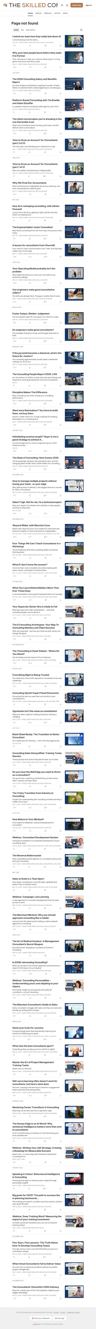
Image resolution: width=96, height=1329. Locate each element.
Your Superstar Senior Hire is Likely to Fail (34, 606)
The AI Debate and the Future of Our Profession (31, 657)
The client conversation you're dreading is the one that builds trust (37, 120)
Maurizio (49, 534)
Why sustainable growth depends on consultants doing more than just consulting (37, 860)
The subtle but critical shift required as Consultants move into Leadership (37, 679)
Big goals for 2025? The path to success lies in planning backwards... (36, 1197)
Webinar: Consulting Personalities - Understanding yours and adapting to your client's (35, 983)
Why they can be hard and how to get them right (32, 1110)
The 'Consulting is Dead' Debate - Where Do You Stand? (35, 652)
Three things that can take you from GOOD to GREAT (33, 1049)
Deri (45, 64)
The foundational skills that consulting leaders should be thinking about (35, 551)
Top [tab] (22, 30)
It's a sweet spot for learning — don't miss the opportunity (35, 740)
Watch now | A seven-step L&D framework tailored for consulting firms (34, 1155)
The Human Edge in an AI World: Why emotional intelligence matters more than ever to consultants (37, 1126)
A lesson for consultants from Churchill (33, 245)
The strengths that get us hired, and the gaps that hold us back (35, 334)
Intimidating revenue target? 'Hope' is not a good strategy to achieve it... (35, 438)
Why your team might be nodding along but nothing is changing (34, 715)
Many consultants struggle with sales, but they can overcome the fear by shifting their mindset (37, 1009)
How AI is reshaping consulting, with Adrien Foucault (35, 207)
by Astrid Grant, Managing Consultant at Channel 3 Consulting (33, 948)
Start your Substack (42, 1318)
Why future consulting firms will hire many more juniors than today (37, 231)
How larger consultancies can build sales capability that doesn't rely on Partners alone (34, 883)
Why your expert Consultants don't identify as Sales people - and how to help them (36, 506)
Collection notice (73, 1312)
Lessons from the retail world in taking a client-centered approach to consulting (34, 922)
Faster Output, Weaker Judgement (31, 313)
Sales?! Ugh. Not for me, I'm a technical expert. (37, 502)
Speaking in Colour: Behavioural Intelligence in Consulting (36, 1176)
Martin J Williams (54, 864)
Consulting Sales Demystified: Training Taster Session (37, 755)
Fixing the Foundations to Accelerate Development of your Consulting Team (35, 841)
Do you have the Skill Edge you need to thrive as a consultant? (36, 773)
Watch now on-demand (21, 1068)
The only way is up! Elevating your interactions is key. (33, 146)
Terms (63, 1312)
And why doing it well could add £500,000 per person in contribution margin (35, 1250)
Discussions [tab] (30, 30)
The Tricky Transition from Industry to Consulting (32, 794)
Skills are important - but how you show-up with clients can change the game (36, 632)
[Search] (62, 5)
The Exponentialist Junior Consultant (32, 227)
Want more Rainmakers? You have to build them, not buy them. (35, 412)
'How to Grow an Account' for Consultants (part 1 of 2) (35, 165)
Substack (36, 1324)
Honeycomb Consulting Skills (30, 42)
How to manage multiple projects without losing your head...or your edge (34, 482)
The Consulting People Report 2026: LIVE (34, 374)
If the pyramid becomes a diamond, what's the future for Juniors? (36, 354)
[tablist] (24, 30)
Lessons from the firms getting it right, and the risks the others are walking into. (34, 213)
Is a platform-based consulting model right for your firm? (35, 106)
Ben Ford (56, 701)
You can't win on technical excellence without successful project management (34, 1268)
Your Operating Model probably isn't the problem (33, 270)
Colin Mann (49, 42)
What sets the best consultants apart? (33, 1046)
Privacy (56, 1312)
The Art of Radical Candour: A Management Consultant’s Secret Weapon (35, 943)
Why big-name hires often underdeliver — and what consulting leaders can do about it (33, 611)
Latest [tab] (16, 30)
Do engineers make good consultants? (33, 330)
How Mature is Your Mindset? (28, 819)
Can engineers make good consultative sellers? (33, 291)
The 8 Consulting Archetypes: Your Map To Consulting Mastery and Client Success (35, 626)
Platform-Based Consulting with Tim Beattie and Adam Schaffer (36, 102)
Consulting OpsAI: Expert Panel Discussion (35, 693)
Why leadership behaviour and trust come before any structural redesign (33, 276)
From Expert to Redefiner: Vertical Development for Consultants (33, 823)
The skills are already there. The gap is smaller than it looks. (36, 296)
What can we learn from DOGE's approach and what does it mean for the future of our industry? (36, 966)
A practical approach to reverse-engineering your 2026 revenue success (34, 444)
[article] (48, 41)
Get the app (59, 1318)
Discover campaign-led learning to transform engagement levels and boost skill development (35, 1088)
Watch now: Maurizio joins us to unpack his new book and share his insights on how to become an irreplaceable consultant (35, 529)
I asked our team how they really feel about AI (36, 36)
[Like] (13, 112)
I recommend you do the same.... (25, 40)
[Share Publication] (67, 5)
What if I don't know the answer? (29, 564)
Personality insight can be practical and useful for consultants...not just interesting (32, 991)
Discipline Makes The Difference (29, 392)
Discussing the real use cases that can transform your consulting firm (33, 697)
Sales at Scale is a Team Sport (28, 878)
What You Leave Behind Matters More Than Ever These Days (35, 589)
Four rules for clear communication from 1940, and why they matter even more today (37, 249)
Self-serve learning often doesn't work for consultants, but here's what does (34, 1082)
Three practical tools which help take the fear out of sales (35, 759)
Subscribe (76, 5)
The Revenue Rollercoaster (26, 855)
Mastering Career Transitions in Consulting (35, 1107)
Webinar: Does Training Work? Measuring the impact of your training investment (36, 1218)
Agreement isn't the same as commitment (34, 711)
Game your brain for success (27, 1028)
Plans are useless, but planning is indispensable (31, 170)
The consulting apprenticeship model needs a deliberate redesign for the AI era (34, 360)
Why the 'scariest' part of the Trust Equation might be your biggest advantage (35, 1291)
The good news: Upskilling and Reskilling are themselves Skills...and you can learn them (35, 779)
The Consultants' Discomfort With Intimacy (35, 1287)
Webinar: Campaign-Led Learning (30, 897)
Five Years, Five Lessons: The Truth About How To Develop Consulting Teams (35, 1244)
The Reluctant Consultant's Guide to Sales (34, 1004)
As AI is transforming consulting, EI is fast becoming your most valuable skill (35, 1134)
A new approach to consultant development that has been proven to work (35, 901)
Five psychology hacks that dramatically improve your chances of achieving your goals (34, 1032)
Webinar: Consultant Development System (35, 837)
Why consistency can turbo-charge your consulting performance (32, 396)
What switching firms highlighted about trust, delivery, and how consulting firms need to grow (36, 187)
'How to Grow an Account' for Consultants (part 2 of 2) (35, 142)
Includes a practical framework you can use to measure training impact (34, 1223)
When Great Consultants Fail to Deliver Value (36, 1263)
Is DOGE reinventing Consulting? (30, 962)
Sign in (89, 5)
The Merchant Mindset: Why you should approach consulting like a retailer (33, 916)
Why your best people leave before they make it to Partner (36, 54)
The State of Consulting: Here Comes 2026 (35, 457)
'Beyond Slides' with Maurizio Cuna (31, 525)
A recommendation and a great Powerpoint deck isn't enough (37, 594)
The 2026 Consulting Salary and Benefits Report (34, 80)
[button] (30, 13)
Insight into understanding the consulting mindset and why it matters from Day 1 (37, 800)
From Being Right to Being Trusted (30, 675)
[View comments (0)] (30, 45)
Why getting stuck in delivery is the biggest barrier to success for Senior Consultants (37, 488)
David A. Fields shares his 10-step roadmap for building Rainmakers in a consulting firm (34, 417)
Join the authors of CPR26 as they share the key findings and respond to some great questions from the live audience (36, 378)
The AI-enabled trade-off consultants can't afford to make (35, 317)
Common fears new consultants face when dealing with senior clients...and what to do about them (34, 569)
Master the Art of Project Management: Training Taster (33, 1064)
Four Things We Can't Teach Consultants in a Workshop (36, 545)
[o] (74, 83)
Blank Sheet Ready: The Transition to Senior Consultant (35, 736)
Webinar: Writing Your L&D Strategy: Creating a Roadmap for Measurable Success (36, 1149)
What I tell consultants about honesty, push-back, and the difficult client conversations (35, 126)
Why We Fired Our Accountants (29, 183)
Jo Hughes (52, 926)
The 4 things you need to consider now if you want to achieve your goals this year (37, 1202)
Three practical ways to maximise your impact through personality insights (34, 1181)
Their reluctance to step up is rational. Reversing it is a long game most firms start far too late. (36, 60)
